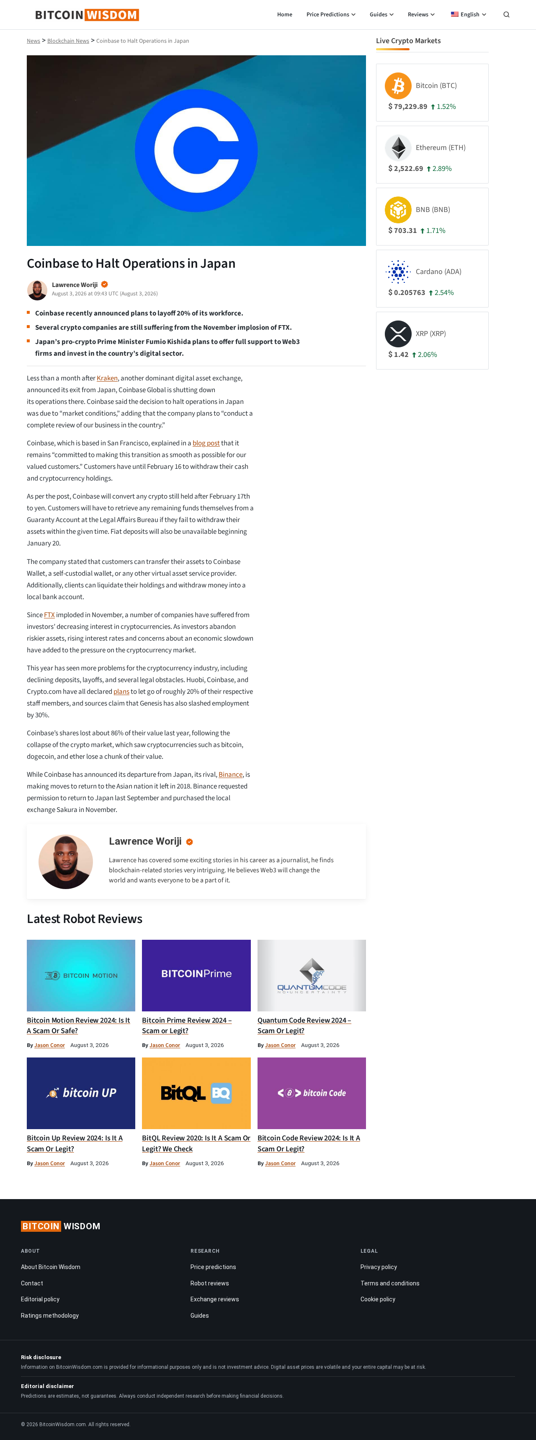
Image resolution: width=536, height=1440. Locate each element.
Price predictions (213, 1267)
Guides (378, 14)
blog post (206, 443)
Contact (32, 1283)
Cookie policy (378, 1299)
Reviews (418, 14)
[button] (506, 15)
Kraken (107, 378)
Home (284, 14)
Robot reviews (210, 1283)
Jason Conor (49, 1045)
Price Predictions (328, 14)
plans (121, 692)
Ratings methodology (50, 1315)
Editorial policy (40, 1299)
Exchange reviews (215, 1299)
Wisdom (61, 1226)
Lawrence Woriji (145, 841)
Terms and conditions (390, 1283)
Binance (230, 775)
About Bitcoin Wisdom (50, 1267)
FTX (49, 615)
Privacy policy (379, 1267)
